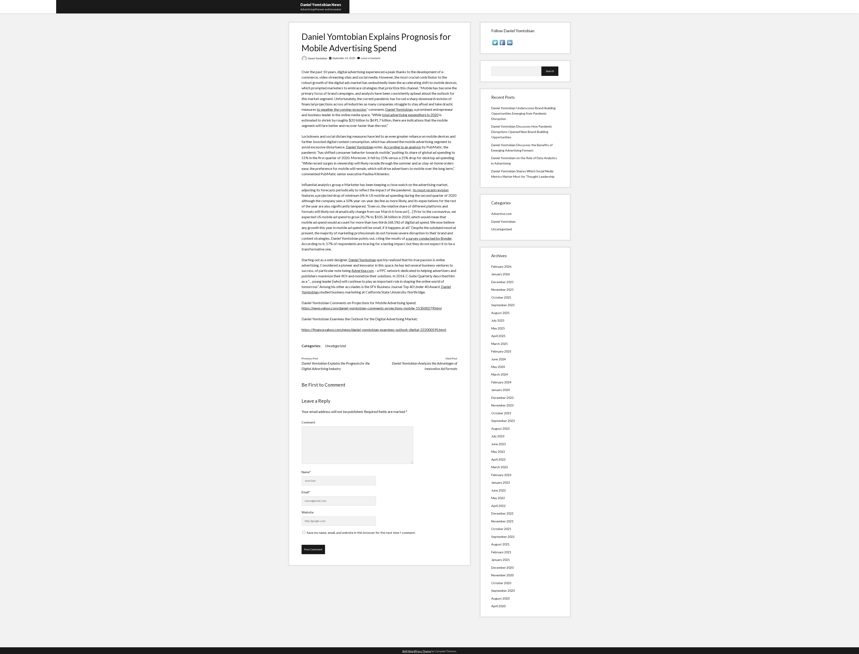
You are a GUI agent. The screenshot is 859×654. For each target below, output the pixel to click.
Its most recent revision (431, 190)
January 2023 (500, 482)
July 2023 (497, 436)
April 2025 (498, 336)
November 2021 (502, 521)
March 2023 (499, 467)
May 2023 (498, 451)
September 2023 (503, 421)
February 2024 (501, 382)
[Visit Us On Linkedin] (509, 45)
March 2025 (499, 344)
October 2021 (501, 529)
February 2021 (501, 552)
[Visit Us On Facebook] (502, 45)
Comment (308, 422)
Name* (306, 472)
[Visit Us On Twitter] (495, 45)
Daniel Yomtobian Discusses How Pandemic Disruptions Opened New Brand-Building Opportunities (521, 131)
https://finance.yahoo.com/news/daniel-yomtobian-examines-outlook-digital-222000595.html (374, 329)
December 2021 (502, 513)
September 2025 (503, 305)
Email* (306, 492)
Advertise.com (362, 270)
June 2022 (498, 490)
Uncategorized (335, 346)
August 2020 (500, 598)
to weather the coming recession (341, 109)
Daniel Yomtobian (317, 58)
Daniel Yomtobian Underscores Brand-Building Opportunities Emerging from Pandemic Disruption (523, 113)
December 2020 (502, 567)
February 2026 (501, 266)
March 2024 (499, 374)
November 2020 (502, 575)
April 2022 (498, 506)
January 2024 (500, 390)
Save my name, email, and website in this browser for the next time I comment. (361, 532)
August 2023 (500, 428)
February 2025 (501, 351)
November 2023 (502, 405)
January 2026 (500, 274)
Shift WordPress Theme (416, 651)
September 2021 (503, 537)
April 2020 (498, 606)
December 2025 (502, 282)
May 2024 (498, 367)
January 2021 (500, 560)
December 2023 (502, 398)
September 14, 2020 (343, 58)
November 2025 (502, 289)
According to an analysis (402, 147)
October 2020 (501, 583)
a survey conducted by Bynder (429, 238)
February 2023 (501, 475)
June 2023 (498, 444)
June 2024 (498, 359)
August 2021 (500, 544)
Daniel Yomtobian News (320, 4)
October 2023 (501, 413)
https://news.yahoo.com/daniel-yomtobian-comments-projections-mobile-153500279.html (372, 308)
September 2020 (503, 590)
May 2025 (498, 328)
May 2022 (498, 498)
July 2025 (497, 320)
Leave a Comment (370, 58)
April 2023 (498, 459)
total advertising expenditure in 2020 (410, 115)
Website (308, 512)
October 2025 (501, 297)
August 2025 (500, 313)
